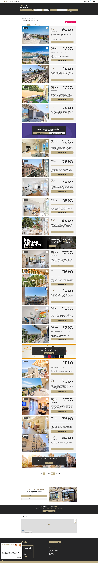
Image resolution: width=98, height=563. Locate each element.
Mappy (31, 532)
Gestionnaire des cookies (72, 561)
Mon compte (88, 1)
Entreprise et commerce (54, 550)
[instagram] (25, 542)
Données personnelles (53, 561)
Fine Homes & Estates (53, 551)
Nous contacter (52, 555)
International (51, 554)
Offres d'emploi (52, 547)
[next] (44, 473)
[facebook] (22, 542)
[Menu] (94, 1)
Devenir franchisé (52, 549)
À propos (51, 553)
